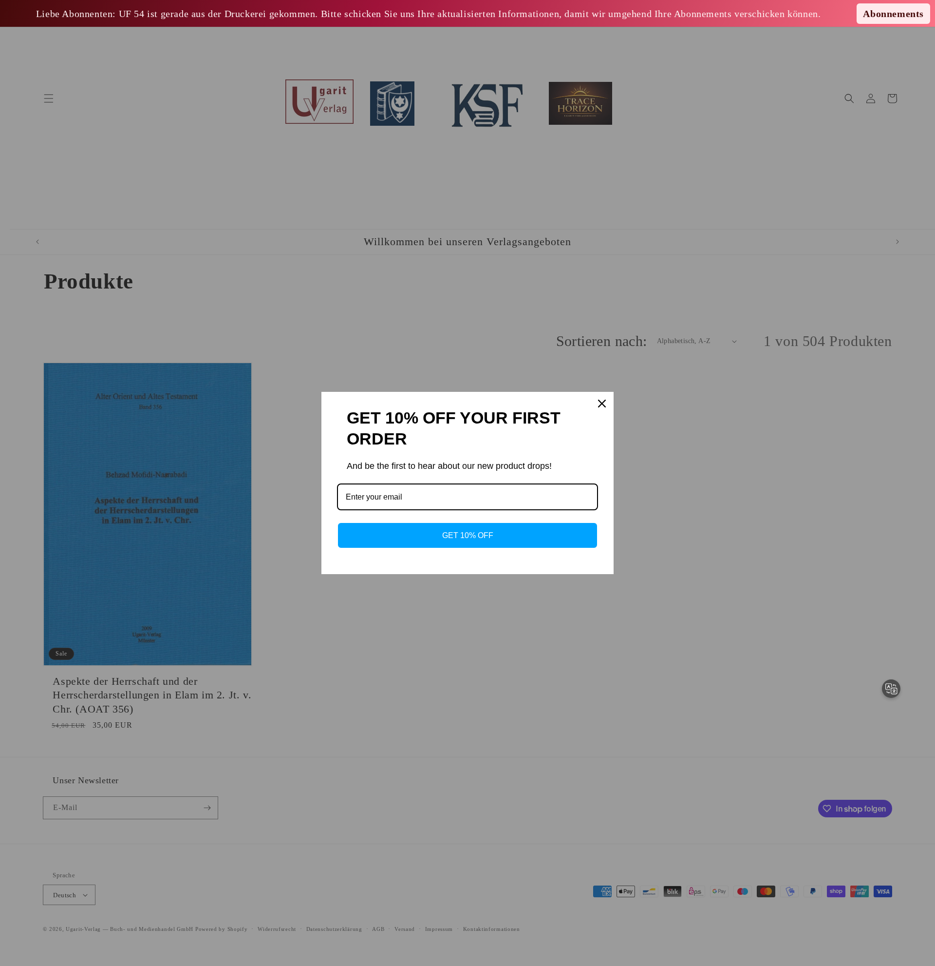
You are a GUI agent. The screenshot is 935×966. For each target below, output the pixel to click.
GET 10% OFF (467, 535)
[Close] (602, 403)
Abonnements (893, 13)
